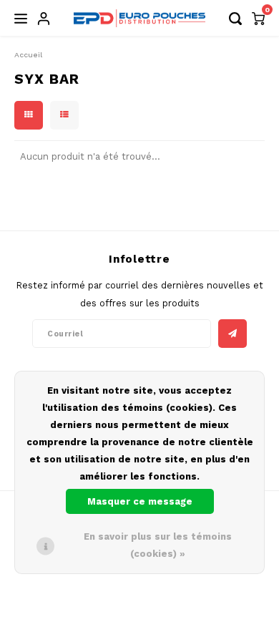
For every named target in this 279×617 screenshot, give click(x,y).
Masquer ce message (139, 501)
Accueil (28, 54)
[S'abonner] (232, 333)
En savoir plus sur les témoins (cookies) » (158, 545)
